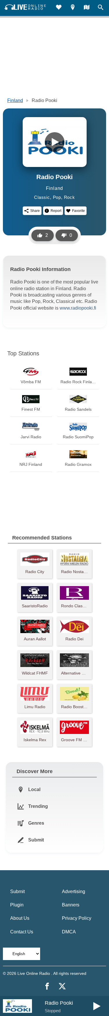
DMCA (69, 931)
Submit (17, 891)
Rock (69, 197)
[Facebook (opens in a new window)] (47, 986)
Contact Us (21, 931)
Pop (57, 197)
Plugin (17, 904)
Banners (70, 904)
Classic (42, 197)
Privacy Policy (76, 918)
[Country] (87, 8)
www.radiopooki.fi (78, 308)
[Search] (101, 8)
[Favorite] (59, 8)
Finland (15, 100)
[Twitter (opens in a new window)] (62, 986)
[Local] (73, 8)
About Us (19, 918)
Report (56, 211)
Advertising (73, 891)
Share (35, 211)
